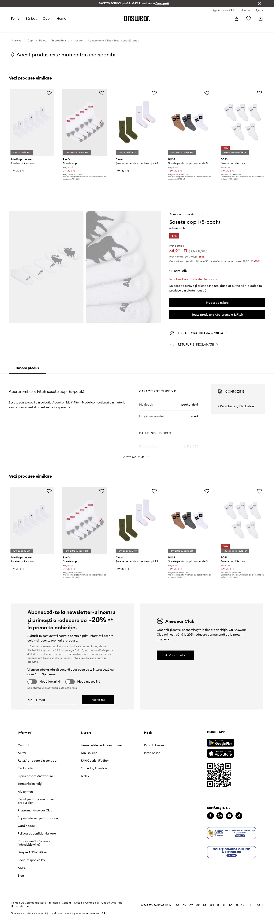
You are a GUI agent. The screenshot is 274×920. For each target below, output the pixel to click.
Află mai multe (175, 655)
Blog (21, 875)
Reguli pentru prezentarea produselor (36, 801)
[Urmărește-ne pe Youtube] (229, 816)
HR (205, 905)
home (61, 18)
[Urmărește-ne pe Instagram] (219, 816)
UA (249, 905)
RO (230, 905)
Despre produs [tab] (27, 368)
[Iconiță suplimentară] (231, 833)
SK (242, 905)
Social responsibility (31, 860)
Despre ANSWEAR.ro (32, 852)
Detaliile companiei (86, 902)
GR (198, 905)
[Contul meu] (236, 18)
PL (223, 905)
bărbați (31, 18)
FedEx (85, 776)
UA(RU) (259, 905)
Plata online (152, 753)
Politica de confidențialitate (37, 833)
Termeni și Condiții (60, 902)
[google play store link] (220, 743)
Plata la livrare (154, 745)
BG (177, 905)
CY (184, 905)
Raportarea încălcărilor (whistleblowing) (34, 842)
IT (218, 905)
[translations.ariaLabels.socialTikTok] (239, 816)
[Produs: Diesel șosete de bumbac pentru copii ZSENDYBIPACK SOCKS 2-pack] (137, 122)
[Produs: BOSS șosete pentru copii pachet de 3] (189, 122)
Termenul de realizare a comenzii (103, 745)
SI (237, 905)
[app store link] (220, 753)
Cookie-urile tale (111, 902)
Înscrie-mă (98, 700)
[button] (46, 266)
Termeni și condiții (30, 784)
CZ (191, 905)
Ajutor (22, 753)
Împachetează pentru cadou (38, 818)
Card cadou (26, 826)
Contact (23, 745)
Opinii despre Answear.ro (35, 776)
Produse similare (217, 303)
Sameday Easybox (94, 768)
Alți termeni (25, 791)
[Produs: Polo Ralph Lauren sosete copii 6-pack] (32, 122)
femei (15, 18)
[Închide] (259, 3)
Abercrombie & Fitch (186, 214)
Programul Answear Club (35, 810)
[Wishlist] (248, 18)
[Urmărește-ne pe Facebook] (210, 816)
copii (47, 18)
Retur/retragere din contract (37, 760)
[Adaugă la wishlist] (49, 93)
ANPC (22, 868)
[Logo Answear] (137, 18)
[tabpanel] (137, 417)
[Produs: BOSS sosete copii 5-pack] (242, 122)
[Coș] (260, 18)
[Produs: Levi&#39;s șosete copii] (84, 122)
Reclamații (25, 768)
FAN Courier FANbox (95, 760)
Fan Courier (89, 753)
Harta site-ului (20, 906)
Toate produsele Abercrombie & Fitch (217, 314)
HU (212, 905)
